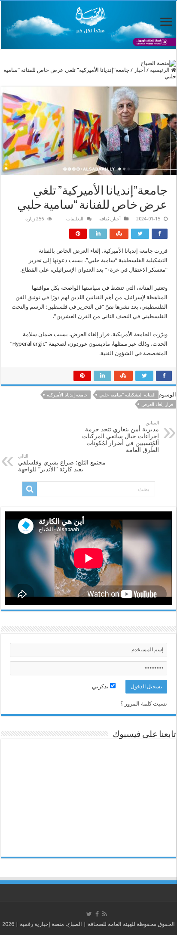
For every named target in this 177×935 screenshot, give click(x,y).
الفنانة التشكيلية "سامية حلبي (127, 395)
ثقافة (104, 219)
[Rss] (104, 914)
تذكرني (101, 686)
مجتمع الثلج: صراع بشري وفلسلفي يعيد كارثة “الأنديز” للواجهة (62, 463)
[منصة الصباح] (88, 25)
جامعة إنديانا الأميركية (67, 395)
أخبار (139, 70)
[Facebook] (97, 914)
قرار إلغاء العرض (157, 404)
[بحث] (29, 489)
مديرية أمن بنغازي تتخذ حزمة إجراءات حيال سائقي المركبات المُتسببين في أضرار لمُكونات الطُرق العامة (120, 436)
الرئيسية (160, 70)
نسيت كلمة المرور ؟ (143, 703)
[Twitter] (89, 914)
